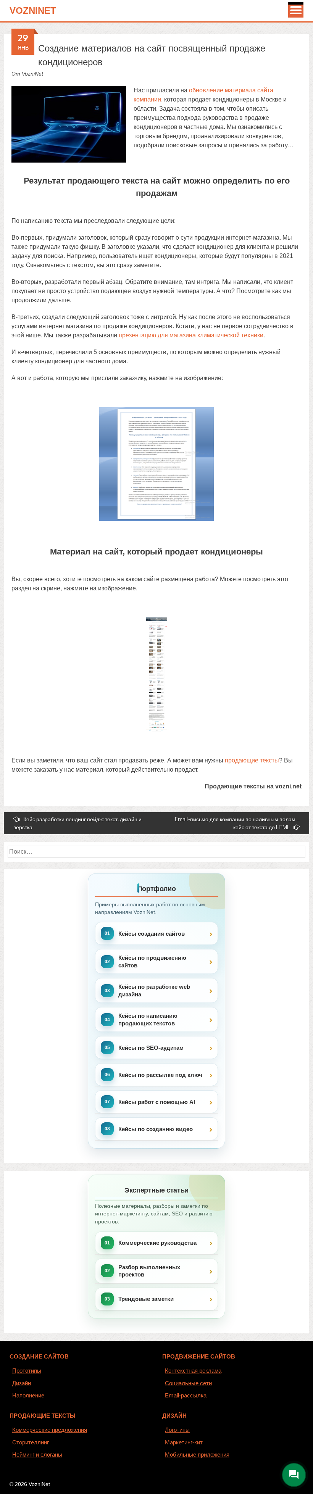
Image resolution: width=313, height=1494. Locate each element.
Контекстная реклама (193, 1370)
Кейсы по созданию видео (155, 1129)
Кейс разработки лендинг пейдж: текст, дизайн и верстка (77, 823)
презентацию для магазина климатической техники (191, 335)
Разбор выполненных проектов (149, 1271)
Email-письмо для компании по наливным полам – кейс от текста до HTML (237, 823)
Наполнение (28, 1395)
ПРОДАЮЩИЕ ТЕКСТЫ (43, 1415)
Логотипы (177, 1429)
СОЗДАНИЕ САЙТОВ (39, 1356)
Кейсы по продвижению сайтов (152, 961)
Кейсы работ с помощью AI (156, 1102)
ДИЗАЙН (174, 1415)
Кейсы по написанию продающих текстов (147, 1019)
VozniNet (33, 10)
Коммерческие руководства (157, 1242)
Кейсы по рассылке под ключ (160, 1075)
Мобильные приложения (197, 1454)
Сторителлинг (30, 1442)
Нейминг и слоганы (37, 1454)
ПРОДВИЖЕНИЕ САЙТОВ (198, 1356)
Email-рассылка (186, 1395)
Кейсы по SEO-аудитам (151, 1047)
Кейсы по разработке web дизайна (154, 990)
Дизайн (21, 1383)
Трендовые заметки (146, 1299)
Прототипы (26, 1370)
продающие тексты (252, 760)
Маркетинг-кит (184, 1442)
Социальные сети (188, 1383)
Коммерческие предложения (49, 1429)
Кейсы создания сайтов (151, 933)
